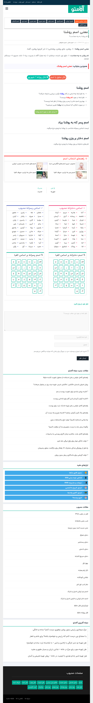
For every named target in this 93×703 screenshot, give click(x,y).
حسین (22, 231)
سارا (65, 235)
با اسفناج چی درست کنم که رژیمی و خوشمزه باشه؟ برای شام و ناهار (58, 636)
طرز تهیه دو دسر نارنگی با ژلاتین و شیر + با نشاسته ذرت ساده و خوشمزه (56, 643)
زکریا (31, 243)
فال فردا (79, 687)
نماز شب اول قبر (82, 584)
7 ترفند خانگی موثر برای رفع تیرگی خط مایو (72, 441)
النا (82, 246)
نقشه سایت (10, 699)
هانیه (73, 212)
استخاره (34, 2)
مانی (31, 231)
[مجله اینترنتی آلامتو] (78, 9)
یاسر (14, 235)
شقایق (64, 246)
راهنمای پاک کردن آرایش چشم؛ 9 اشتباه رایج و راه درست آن (67, 413)
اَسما (56, 235)
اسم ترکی (51, 21)
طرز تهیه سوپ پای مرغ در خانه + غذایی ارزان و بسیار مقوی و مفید (58, 649)
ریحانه (72, 216)
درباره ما (15, 2)
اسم (80, 682)
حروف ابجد (16, 682)
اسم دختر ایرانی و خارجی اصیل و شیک (74, 598)
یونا (31, 228)
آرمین (22, 228)
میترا (65, 231)
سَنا (82, 239)
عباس (14, 243)
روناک (73, 246)
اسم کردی (60, 21)
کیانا (56, 212)
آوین (56, 243)
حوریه (53, 191)
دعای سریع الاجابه (81, 556)
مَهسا (73, 235)
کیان (14, 216)
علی (14, 224)
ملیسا (64, 220)
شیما (81, 224)
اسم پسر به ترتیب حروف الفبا (64, 172)
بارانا (81, 228)
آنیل (65, 216)
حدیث (40, 191)
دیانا (56, 224)
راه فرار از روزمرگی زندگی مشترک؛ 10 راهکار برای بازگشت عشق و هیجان (63, 448)
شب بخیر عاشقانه (81, 521)
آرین (31, 224)
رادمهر (14, 228)
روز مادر (47, 687)
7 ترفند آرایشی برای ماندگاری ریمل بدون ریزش (71, 455)
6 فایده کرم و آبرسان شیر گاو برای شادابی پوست (70, 399)
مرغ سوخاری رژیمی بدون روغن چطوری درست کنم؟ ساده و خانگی (59, 629)
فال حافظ (39, 2)
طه (32, 212)
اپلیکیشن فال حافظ (81, 606)
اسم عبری (42, 21)
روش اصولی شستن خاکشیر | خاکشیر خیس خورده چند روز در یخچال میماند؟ (60, 384)
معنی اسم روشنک (64, 66)
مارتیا (31, 235)
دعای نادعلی (83, 549)
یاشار (22, 216)
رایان (14, 220)
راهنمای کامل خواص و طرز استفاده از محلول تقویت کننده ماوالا (65, 377)
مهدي (14, 231)
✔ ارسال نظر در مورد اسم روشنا (46, 112)
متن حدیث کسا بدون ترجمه (78, 528)
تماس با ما (7, 2)
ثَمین (73, 243)
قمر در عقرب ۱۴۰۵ (81, 514)
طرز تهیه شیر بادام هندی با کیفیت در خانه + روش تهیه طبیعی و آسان (57, 656)
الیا (82, 243)
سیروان (21, 235)
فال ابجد (25, 682)
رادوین (39, 228)
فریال (81, 220)
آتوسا (56, 239)
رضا (40, 239)
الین (73, 231)
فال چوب (33, 682)
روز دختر (72, 687)
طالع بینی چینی (51, 682)
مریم (65, 212)
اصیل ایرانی (69, 21)
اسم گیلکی (15, 21)
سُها (73, 224)
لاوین (65, 239)
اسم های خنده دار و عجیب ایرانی (24, 164)
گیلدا (56, 231)
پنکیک (41, 687)
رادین (22, 212)
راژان (14, 246)
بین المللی (83, 25)
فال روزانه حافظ (82, 613)
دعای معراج (84, 535)
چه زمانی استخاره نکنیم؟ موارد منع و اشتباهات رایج (69, 420)
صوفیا (56, 246)
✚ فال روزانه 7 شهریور (38, 77)
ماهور (14, 212)
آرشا (39, 235)
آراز (23, 246)
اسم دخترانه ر (62, 43)
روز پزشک (63, 687)
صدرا (39, 216)
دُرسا (73, 228)
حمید (39, 246)
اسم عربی (33, 21)
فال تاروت (41, 682)
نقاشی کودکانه (82, 577)
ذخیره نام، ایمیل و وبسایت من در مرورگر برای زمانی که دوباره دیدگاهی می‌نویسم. (60, 351)
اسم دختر (28, 2)
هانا (73, 239)
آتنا (82, 212)
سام (39, 224)
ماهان (39, 212)
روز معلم (55, 687)
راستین (21, 243)
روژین (81, 231)
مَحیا (56, 228)
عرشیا (39, 220)
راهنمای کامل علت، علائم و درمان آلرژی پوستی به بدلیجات (67, 434)
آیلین (56, 220)
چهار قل (85, 563)
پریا (65, 243)
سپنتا (31, 246)
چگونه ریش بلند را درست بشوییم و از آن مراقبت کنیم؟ (68, 427)
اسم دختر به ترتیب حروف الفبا (25, 172)
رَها (82, 235)
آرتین (14, 239)
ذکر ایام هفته (83, 570)
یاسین (22, 220)
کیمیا (65, 228)
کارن (31, 220)
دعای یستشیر (83, 542)
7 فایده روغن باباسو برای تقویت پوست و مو (72, 392)
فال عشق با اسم (57, 77)
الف (82, 262)
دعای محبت (63, 682)
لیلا (65, 224)
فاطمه (81, 216)
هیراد (31, 216)
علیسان (21, 224)
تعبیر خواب (21, 2)
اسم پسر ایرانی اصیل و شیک (77, 591)
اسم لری (24, 21)
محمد (22, 239)
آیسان (56, 216)
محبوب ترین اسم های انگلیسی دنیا (62, 164)
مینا (73, 220)
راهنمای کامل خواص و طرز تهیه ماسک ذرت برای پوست (68, 406)
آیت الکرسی (32, 687)
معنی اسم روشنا (76, 32)
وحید (31, 239)
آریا (40, 243)
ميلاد (39, 231)
